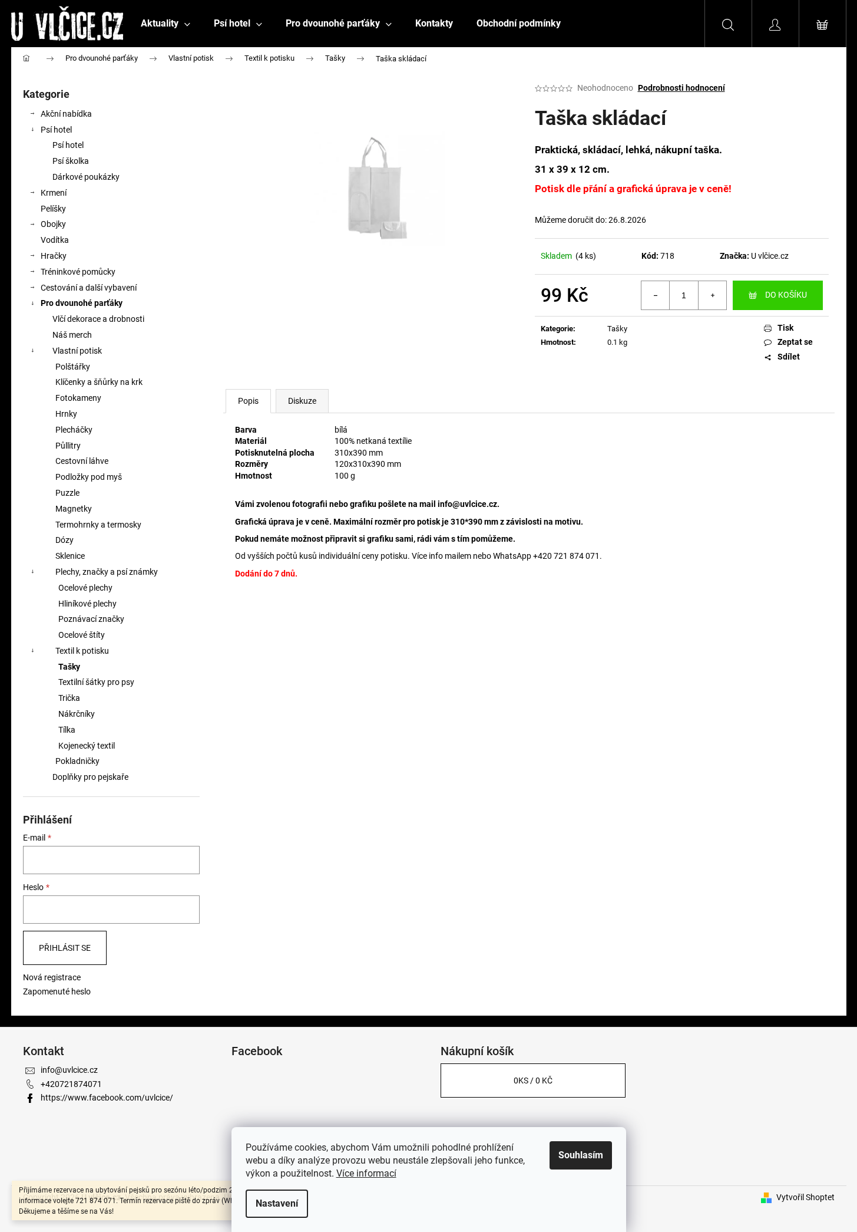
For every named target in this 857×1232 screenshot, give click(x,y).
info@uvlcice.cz (467, 504)
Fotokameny (78, 398)
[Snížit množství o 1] (655, 295)
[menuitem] (165, 23)
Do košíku (786, 294)
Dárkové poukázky (86, 177)
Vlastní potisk (77, 350)
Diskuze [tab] (302, 401)
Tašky (69, 666)
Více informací (366, 1173)
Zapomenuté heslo (57, 991)
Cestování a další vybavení (89, 287)
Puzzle (67, 493)
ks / (533, 1080)
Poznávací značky (91, 619)
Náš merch (72, 335)
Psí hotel (56, 129)
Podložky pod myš (88, 477)
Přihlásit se (65, 948)
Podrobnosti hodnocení (681, 88)
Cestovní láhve (81, 461)
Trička (69, 698)
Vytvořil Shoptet (805, 1197)
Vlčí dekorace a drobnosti (98, 319)
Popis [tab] (248, 401)
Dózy (64, 540)
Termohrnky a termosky (98, 524)
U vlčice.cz (770, 256)
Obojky (53, 224)
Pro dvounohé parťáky (82, 303)
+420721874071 (71, 1084)
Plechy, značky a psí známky (106, 572)
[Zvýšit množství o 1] (712, 295)
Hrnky (66, 414)
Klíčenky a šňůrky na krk (99, 382)
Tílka (66, 729)
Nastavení (277, 1203)
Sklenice (70, 556)
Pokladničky (77, 761)
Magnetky (73, 508)
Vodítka (55, 240)
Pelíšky (53, 208)
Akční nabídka (66, 113)
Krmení (54, 192)
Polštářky (72, 366)
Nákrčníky (76, 714)
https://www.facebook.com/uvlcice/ (107, 1097)
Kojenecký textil (86, 745)
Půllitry (68, 445)
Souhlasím (580, 1155)
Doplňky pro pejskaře (90, 777)
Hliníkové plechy (87, 603)
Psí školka (70, 161)
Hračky (54, 256)
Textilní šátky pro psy (96, 682)
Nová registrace (52, 977)
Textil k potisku (82, 650)
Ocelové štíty (81, 635)
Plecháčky (73, 429)
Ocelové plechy (85, 587)
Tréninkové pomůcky (78, 271)
